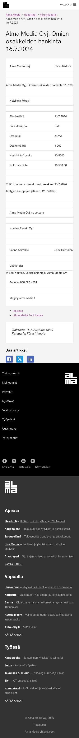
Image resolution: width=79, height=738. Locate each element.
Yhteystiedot (10, 438)
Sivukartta (8, 466)
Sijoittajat (8, 401)
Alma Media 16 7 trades (28, 315)
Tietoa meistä (10, 373)
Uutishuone (9, 429)
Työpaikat (8, 419)
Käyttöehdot (42, 466)
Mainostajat (9, 383)
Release (18, 310)
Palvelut (7, 392)
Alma (6, 5)
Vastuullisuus (10, 410)
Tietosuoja (24, 466)
